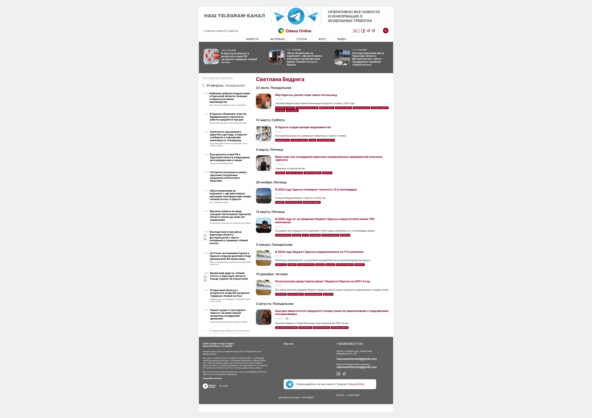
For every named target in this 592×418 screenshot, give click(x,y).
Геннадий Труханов (285, 108)
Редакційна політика (212, 378)
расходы (330, 265)
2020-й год (281, 265)
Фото (322, 39)
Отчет (305, 235)
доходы (320, 265)
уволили (280, 111)
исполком (281, 294)
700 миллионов (283, 235)
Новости (252, 39)
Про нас (288, 343)
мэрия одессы (326, 108)
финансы (327, 173)
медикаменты (282, 140)
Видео (341, 39)
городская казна (306, 265)
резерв (312, 140)
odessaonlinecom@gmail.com (357, 367)
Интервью (277, 39)
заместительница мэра (306, 108)
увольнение (292, 111)
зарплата (280, 173)
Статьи (301, 39)
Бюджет (279, 202)
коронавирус (305, 328)
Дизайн (340, 395)
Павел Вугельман (321, 328)
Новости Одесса (343, 108)
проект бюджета (295, 294)
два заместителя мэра (286, 328)
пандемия (315, 235)
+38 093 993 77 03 (350, 343)
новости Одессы (361, 108)
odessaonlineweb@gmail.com (357, 358)
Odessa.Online (356, 384)
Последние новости (217, 78)
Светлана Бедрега (380, 108)
